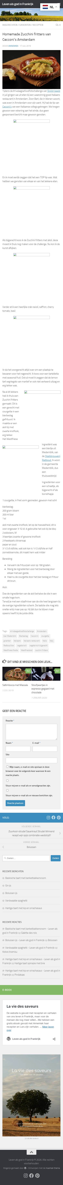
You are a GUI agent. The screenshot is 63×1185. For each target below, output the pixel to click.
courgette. (45, 636)
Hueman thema (53, 1168)
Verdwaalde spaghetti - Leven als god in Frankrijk (29, 947)
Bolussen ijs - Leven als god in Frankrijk (24, 940)
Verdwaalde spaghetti (16, 900)
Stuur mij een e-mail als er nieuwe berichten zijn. (29, 795)
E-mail (36, 743)
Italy (51, 641)
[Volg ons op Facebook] (53, 817)
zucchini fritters (41, 650)
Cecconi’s (7, 106)
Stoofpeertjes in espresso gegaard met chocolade (43, 689)
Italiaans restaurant (32, 641)
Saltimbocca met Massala (15, 685)
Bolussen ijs (11, 893)
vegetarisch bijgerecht (38, 645)
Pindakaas (20, 974)
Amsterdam (42, 631)
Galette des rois (29, 932)
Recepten (38, 25)
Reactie (10, 720)
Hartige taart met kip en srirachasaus (23, 908)
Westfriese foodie (11, 650)
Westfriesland (26, 650)
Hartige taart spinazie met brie (30, 963)
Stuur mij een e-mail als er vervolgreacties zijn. (28, 785)
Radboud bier (9, 645)
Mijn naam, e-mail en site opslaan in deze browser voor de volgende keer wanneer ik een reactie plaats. (28, 771)
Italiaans (17, 641)
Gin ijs (8, 885)
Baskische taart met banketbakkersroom (25, 878)
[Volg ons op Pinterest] (59, 817)
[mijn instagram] (48, 817)
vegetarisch (21, 645)
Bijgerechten (9, 25)
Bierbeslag (23, 636)
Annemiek (13, 46)
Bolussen (52, 940)
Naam (9, 743)
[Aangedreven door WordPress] (25, 1168)
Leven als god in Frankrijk (17, 4)
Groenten (25, 25)
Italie (45, 641)
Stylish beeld (53, 91)
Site (7, 754)
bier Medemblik (10, 636)
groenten (7, 641)
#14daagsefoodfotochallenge (22, 631)
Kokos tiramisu (9, 951)
